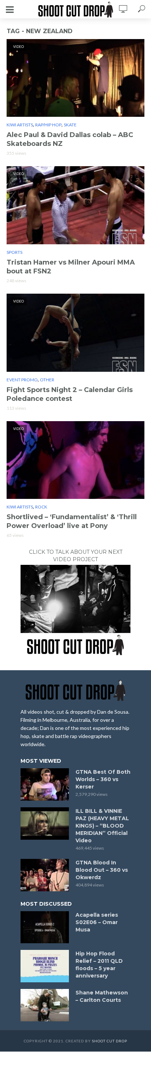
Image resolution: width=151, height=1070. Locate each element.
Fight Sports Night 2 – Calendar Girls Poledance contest (70, 394)
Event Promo (22, 379)
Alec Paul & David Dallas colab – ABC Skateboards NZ (70, 139)
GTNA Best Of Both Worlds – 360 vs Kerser (103, 779)
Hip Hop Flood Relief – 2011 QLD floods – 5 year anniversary (99, 964)
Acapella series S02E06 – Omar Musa (97, 922)
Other (47, 379)
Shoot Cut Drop (109, 1041)
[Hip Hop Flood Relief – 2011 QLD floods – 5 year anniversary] (45, 966)
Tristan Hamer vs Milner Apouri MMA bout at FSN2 (71, 266)
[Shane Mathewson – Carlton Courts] (45, 1005)
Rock (41, 507)
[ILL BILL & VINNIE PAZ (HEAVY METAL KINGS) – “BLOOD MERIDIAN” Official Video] (45, 823)
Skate (70, 124)
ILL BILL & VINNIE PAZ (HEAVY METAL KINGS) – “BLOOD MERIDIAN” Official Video (102, 826)
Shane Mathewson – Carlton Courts (102, 996)
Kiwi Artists (20, 124)
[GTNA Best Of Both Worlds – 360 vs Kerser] (45, 784)
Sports (14, 252)
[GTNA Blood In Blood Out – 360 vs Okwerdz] (45, 875)
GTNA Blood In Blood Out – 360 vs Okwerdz (102, 870)
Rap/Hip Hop (48, 124)
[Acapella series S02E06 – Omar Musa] (45, 927)
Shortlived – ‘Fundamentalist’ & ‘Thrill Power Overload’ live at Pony (72, 521)
